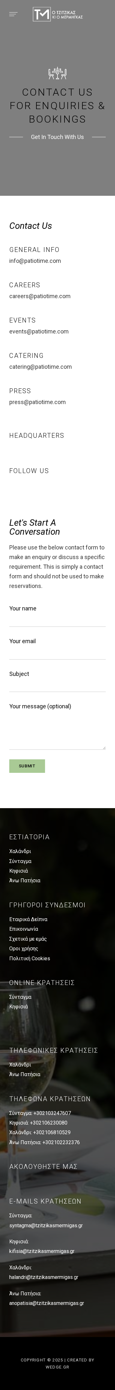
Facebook (11, 490)
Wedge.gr (57, 1367)
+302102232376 (61, 1142)
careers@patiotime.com (40, 296)
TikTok (33, 490)
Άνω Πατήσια (24, 880)
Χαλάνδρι (20, 851)
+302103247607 (52, 1113)
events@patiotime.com (39, 331)
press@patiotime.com (37, 402)
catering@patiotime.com (40, 366)
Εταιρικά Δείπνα (28, 919)
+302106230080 (48, 1123)
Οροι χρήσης (23, 948)
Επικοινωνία (23, 929)
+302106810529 (52, 1132)
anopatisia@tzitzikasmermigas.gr (46, 1303)
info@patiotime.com (35, 260)
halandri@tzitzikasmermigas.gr (43, 1277)
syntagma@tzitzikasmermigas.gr (46, 1225)
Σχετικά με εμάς (28, 939)
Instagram (22, 490)
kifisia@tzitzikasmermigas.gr (41, 1251)
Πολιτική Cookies (29, 958)
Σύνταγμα (20, 861)
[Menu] (11, 14)
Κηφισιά (18, 871)
